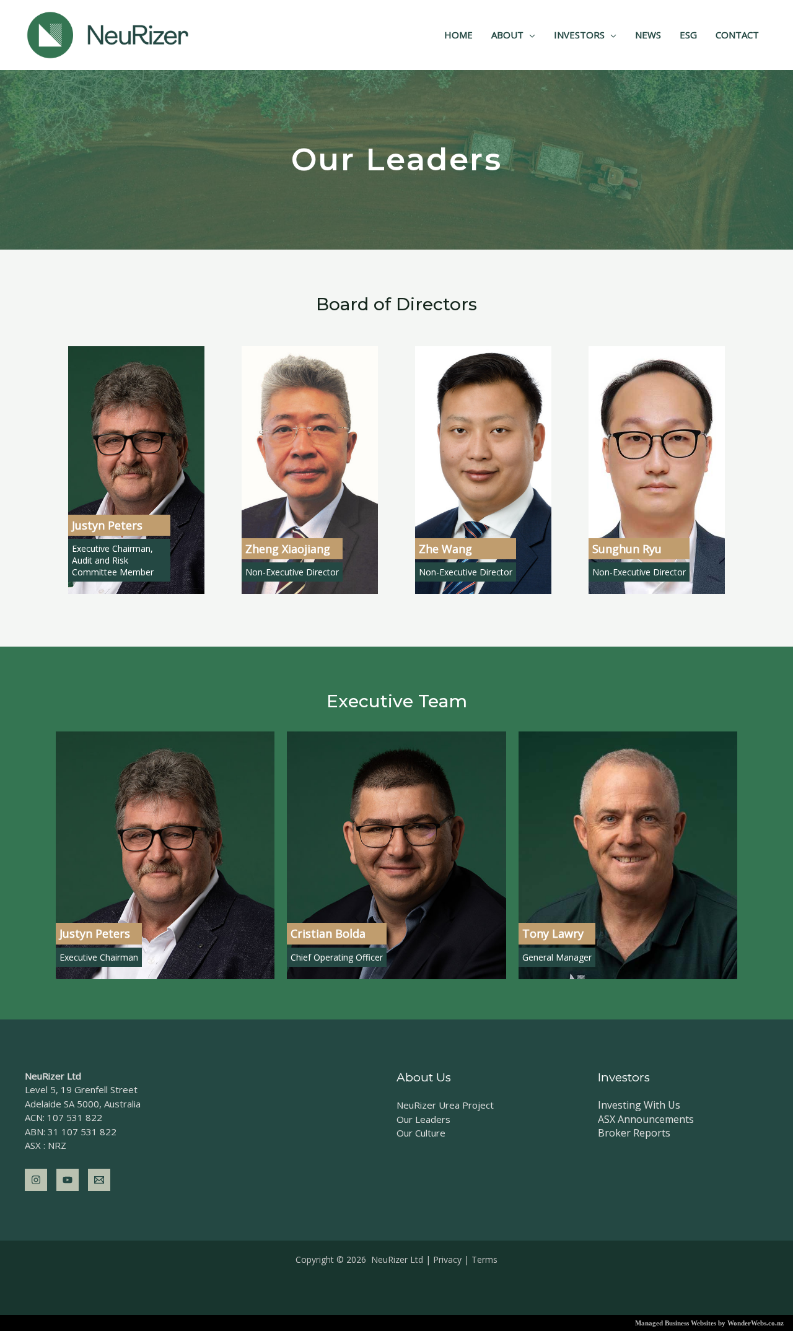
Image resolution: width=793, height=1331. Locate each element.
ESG (688, 34)
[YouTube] (67, 1180)
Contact (737, 34)
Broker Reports (634, 1133)
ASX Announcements (646, 1119)
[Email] (99, 1180)
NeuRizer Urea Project (445, 1105)
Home (458, 34)
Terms (484, 1259)
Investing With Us (639, 1105)
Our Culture (420, 1133)
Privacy (447, 1259)
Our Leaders (423, 1119)
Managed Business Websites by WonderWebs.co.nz (709, 1323)
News (648, 34)
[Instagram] (36, 1180)
